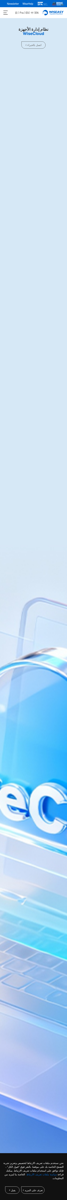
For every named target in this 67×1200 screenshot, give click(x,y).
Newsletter (13, 3)
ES (27, 12)
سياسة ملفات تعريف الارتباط (41, 1174)
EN (36, 12)
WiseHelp (28, 3)
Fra (22, 12)
